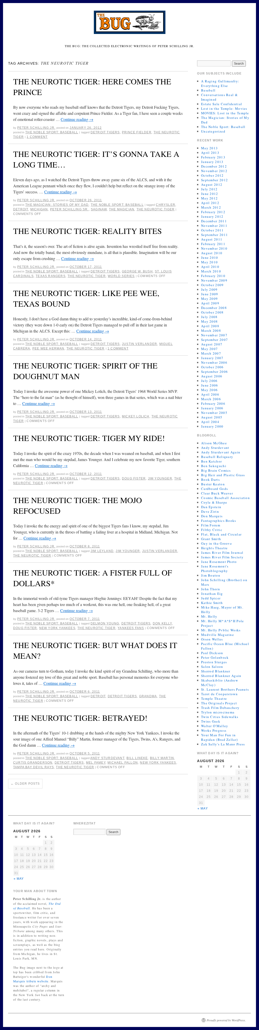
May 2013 (209, 148)
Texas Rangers (51, 276)
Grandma (148, 696)
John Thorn (210, 589)
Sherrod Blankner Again (221, 675)
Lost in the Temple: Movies (224, 108)
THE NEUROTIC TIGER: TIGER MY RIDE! (89, 437)
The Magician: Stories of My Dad (57, 205)
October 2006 (212, 367)
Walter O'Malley (214, 726)
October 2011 (212, 230)
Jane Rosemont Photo (219, 561)
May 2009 (209, 298)
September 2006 (214, 371)
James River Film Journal (222, 552)
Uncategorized (213, 131)
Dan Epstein (211, 507)
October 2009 (212, 285)
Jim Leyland (102, 551)
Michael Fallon (122, 762)
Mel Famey (95, 762)
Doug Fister (134, 478)
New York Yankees (57, 628)
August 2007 (211, 344)
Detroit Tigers (105, 132)
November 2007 (214, 335)
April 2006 (210, 394)
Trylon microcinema (217, 712)
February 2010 (213, 275)
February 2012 (213, 212)
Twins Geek (210, 721)
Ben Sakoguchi (213, 466)
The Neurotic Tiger (156, 209)
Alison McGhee (214, 443)
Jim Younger (160, 478)
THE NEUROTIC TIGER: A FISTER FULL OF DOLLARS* (92, 577)
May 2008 (209, 321)
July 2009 (209, 289)
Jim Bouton (210, 575)
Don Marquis (212, 516)
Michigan (39, 209)
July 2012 (209, 189)
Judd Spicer (211, 598)
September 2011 (214, 234)
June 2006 (209, 385)
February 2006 (213, 403)
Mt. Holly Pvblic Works (221, 630)
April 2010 (210, 266)
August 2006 (211, 376)
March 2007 (211, 353)
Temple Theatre (214, 698)
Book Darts (210, 479)
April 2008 (210, 326)
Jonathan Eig (212, 593)
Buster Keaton (213, 484)
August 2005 (211, 417)
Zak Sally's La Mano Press (223, 744)
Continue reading (77, 119)
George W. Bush (137, 271)
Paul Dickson (212, 653)
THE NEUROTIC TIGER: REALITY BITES (87, 230)
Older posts (25, 783)
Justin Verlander (139, 344)
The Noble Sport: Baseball (51, 132)
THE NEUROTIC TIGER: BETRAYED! (80, 717)
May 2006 (209, 390)
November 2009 (214, 280)
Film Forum (210, 525)
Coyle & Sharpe (214, 502)
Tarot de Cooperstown (219, 694)
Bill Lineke (137, 758)
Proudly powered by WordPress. (226, 1020)
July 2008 (209, 317)
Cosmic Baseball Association (225, 497)
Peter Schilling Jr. (36, 128)
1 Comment (37, 137)
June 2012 (209, 193)
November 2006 (214, 362)
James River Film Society (222, 557)
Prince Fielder (137, 132)
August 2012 (211, 184)
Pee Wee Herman (48, 348)
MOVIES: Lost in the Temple (225, 113)
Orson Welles (212, 639)
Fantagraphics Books (218, 520)
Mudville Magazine (217, 634)
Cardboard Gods (214, 488)
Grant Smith (211, 539)
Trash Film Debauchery (220, 707)
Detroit (20, 209)
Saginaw (99, 209)
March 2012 (211, 207)
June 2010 (209, 257)
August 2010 (211, 253)
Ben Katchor (211, 461)
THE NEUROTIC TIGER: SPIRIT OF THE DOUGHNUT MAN (85, 370)
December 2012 (214, 166)
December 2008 (214, 307)
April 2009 (210, 303)
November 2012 (214, 171)
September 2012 (214, 180)
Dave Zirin (210, 511)
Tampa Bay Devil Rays (33, 767)
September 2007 (214, 339)
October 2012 (212, 175)
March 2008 (211, 330)
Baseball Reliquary (217, 456)
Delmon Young (105, 623)
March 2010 (211, 271)
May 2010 (209, 262)
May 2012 (209, 198)
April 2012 (210, 202)
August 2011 (211, 239)
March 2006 (211, 399)
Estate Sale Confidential (221, 104)
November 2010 (214, 248)
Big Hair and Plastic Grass (223, 475)
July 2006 (209, 380)
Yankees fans (131, 628)
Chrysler (165, 205)
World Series (121, 276)
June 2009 (209, 294)
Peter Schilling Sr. (69, 209)
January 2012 (212, 216)
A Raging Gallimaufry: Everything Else (220, 83)
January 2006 (212, 408)
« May (203, 808)
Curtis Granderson (32, 762)
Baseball (208, 90)
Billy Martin (162, 758)
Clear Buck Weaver (217, 493)
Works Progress (213, 730)
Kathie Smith (212, 602)
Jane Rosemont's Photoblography (215, 568)
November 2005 (214, 412)
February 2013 (213, 157)
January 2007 (212, 358)
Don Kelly (162, 623)
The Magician (121, 209)
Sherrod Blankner (215, 671)
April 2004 (210, 421)
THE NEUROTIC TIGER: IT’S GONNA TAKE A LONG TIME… (96, 159)
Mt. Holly (209, 616)
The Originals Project (219, 703)
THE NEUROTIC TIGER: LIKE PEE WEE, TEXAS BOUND (86, 298)
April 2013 (210, 152)
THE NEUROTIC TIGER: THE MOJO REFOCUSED (77, 505)
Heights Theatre (214, 548)
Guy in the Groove (216, 543)
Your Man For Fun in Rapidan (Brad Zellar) (219, 737)
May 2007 (209, 348)
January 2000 (212, 426)
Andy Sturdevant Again (220, 452)
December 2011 (214, 221)
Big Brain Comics (216, 470)
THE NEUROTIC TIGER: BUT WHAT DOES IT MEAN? (95, 650)
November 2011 (214, 225)
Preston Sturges (214, 662)
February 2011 (213, 244)
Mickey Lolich (135, 416)
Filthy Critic (211, 529)
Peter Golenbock (215, 657)
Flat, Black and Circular (221, 534)
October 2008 (212, 312)
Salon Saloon (212, 666)
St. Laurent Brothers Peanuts (225, 689)
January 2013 (212, 161)
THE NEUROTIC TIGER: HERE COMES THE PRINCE (92, 86)
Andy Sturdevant (107, 758)
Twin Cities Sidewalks (219, 716)
